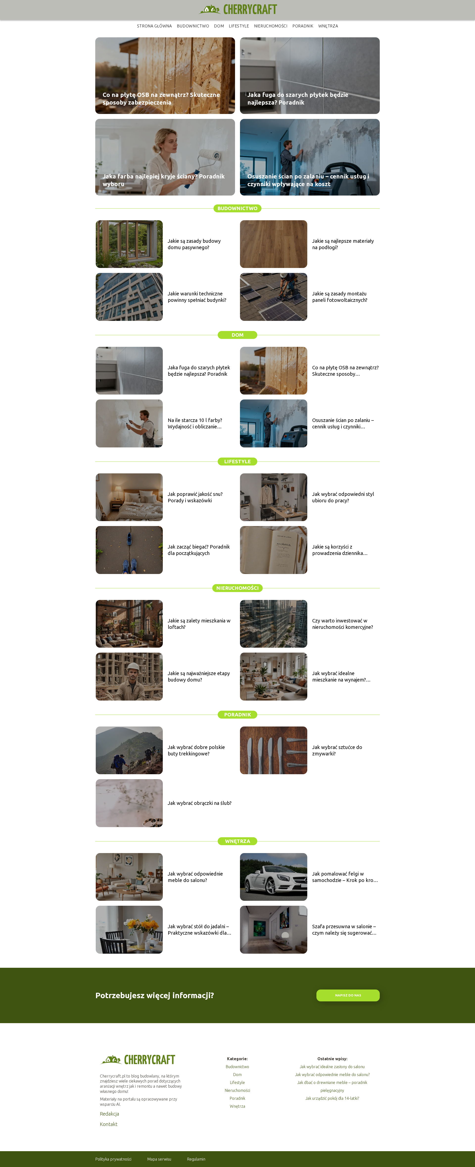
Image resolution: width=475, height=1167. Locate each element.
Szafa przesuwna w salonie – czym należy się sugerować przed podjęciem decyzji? (344, 930)
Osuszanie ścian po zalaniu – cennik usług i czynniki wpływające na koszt (308, 180)
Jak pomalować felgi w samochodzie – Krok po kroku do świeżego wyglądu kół (345, 877)
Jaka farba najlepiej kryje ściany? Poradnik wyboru (164, 180)
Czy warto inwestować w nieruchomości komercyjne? (342, 624)
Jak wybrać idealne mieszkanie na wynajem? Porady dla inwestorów (339, 676)
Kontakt (109, 1124)
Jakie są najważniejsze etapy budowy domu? (199, 676)
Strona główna (154, 26)
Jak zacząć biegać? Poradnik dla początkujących (199, 550)
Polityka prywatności (113, 1159)
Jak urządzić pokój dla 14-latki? (332, 1098)
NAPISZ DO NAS (348, 995)
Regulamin (196, 1159)
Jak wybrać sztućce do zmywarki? (337, 750)
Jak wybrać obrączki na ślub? (200, 803)
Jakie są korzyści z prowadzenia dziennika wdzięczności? (337, 550)
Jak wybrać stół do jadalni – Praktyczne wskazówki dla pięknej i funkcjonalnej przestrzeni (198, 930)
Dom (219, 26)
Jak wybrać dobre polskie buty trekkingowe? (196, 750)
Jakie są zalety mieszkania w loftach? (199, 624)
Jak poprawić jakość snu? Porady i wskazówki (195, 497)
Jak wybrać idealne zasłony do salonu (332, 1066)
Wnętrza (328, 26)
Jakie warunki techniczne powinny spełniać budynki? (197, 297)
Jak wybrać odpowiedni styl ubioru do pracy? (343, 497)
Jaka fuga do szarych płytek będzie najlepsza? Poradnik (297, 98)
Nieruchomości (270, 26)
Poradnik (302, 26)
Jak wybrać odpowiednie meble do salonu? (195, 877)
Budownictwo (193, 26)
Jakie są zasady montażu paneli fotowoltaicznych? (339, 297)
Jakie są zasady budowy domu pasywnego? (194, 244)
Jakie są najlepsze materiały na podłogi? (343, 244)
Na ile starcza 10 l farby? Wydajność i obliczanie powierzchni (195, 423)
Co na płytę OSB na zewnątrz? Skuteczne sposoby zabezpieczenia (161, 98)
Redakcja (109, 1114)
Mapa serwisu (159, 1159)
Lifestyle (239, 26)
